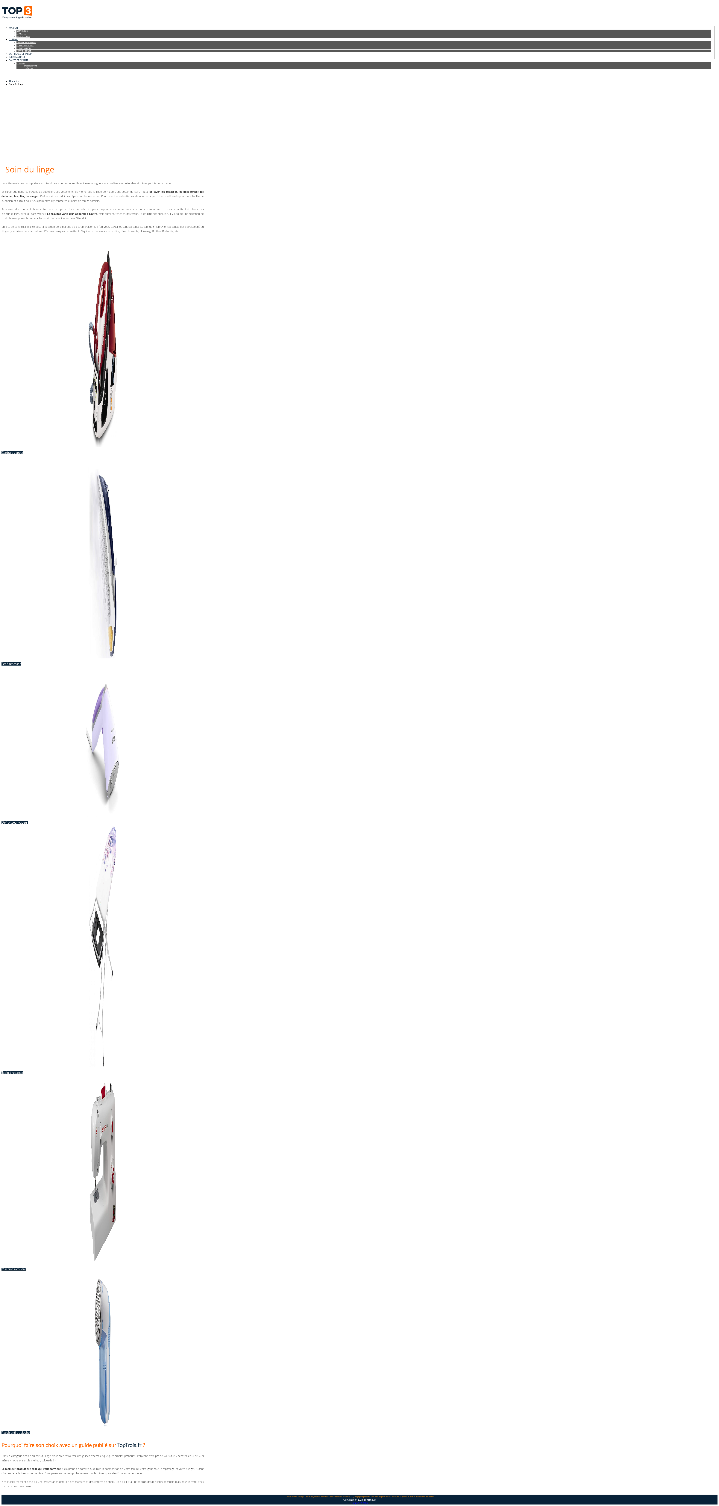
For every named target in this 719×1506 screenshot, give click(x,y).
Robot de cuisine (25, 45)
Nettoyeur (22, 31)
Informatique (17, 57)
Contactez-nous (359, 1502)
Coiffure (20, 63)
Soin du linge (23, 36)
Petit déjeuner (23, 51)
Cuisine (13, 39)
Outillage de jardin (20, 53)
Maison (13, 27)
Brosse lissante (30, 66)
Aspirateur (21, 33)
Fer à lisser (28, 68)
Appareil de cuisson (26, 42)
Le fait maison (23, 48)
